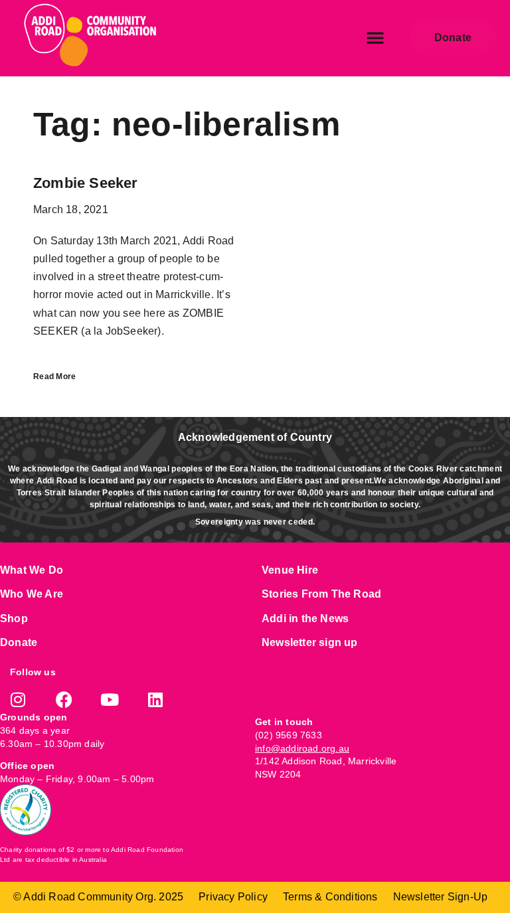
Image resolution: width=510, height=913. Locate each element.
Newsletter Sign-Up (440, 896)
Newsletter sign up (310, 642)
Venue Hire (290, 570)
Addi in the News (305, 618)
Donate (18, 642)
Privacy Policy (233, 896)
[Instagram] (18, 699)
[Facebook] (64, 699)
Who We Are (31, 594)
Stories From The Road (321, 594)
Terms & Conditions (330, 896)
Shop (14, 618)
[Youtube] (110, 699)
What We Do (31, 570)
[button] (375, 37)
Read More (54, 376)
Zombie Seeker (85, 183)
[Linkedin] (155, 699)
